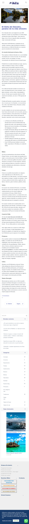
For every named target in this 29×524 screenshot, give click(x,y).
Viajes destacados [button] (8, 409)
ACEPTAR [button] (16, 520)
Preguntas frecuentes (6, 468)
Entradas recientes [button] (8, 319)
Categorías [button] (6, 352)
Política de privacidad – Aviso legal (9, 471)
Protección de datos (6, 469)
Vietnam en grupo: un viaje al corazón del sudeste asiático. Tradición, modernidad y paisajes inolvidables (13, 335)
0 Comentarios (5, 295)
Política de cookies (5, 475)
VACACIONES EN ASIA (8, 485)
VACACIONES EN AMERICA (9, 488)
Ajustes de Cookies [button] (7, 520)
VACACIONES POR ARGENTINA (9, 481)
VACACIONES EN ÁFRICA (9, 491)
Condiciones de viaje (6, 473)
